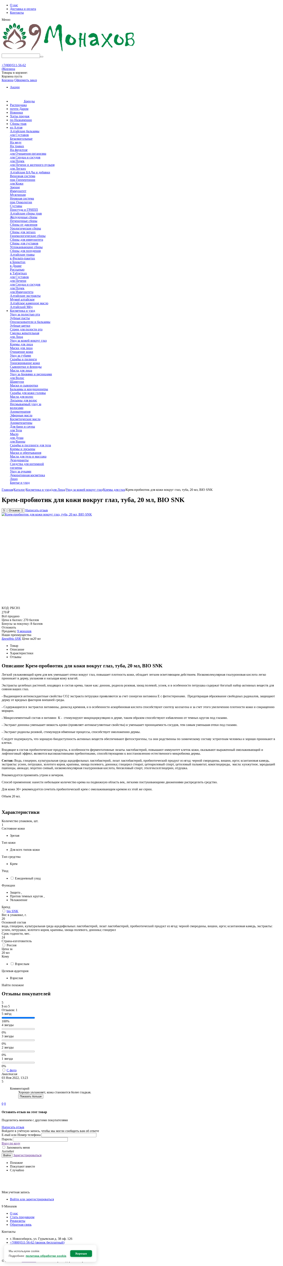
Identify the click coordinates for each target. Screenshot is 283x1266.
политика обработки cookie (46, 1255)
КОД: (5, 608)
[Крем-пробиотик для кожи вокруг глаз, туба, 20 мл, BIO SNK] (47, 514)
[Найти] (41, 56)
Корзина (7, 80)
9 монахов (24, 631)
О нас (14, 5)
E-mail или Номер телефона (21, 1135)
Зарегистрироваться (27, 1155)
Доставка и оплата (23, 9)
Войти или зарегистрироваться (32, 1199)
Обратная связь (20, 1224)
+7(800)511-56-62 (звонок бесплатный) (37, 1242)
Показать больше (31, 1096)
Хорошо (81, 1253)
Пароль (7, 1139)
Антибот (8, 1151)
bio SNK (12, 911)
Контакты (17, 12)
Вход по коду (11, 1143)
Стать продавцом (22, 1217)
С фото (12, 1070)
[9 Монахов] (69, 51)
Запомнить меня (18, 1147)
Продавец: (9, 631)
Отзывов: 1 (16, 510)
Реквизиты (17, 1221)
